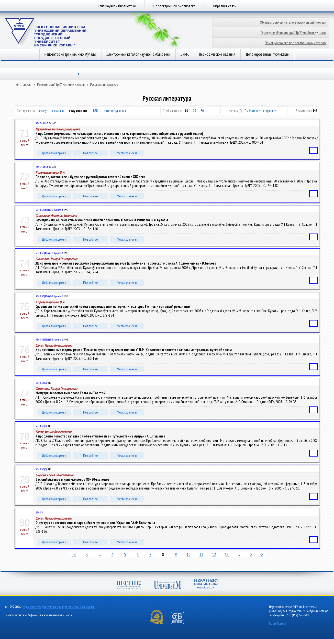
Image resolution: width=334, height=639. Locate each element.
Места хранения (127, 153)
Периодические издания (217, 54)
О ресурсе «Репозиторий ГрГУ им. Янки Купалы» (293, 32)
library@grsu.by (277, 623)
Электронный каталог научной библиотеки (138, 54)
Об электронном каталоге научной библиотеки (293, 22)
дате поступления (114, 110)
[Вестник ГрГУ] (128, 585)
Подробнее (90, 153)
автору (42, 110)
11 (201, 554)
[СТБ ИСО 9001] (180, 623)
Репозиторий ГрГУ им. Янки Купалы (70, 54)
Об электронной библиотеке (174, 5)
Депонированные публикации (267, 54)
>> (261, 554)
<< (74, 554)
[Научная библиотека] (206, 584)
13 (227, 554)
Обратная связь (224, 5)
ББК (95, 110)
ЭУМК (184, 54)
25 (194, 110)
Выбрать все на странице (260, 110)
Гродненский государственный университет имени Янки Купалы (58, 607)
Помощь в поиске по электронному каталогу (295, 43)
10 (188, 554)
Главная (26, 84)
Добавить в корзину (54, 153)
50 (202, 110)
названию (58, 110)
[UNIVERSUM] (167, 585)
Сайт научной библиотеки (117, 5)
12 (214, 554)
